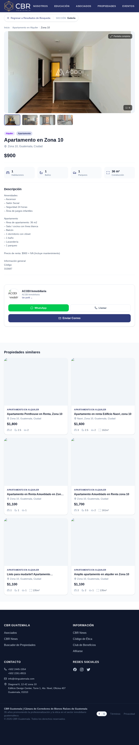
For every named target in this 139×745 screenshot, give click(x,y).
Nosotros (40, 6)
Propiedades (107, 6)
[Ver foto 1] (12, 119)
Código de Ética (82, 638)
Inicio (7, 27)
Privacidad (129, 713)
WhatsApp (41, 308)
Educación (62, 6)
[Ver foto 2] (30, 119)
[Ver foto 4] (65, 119)
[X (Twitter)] (88, 669)
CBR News (11, 638)
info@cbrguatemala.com (21, 678)
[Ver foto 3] (47, 119)
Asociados (83, 6)
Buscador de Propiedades (19, 645)
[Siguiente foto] (129, 72)
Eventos (128, 6)
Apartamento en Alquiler (25, 27)
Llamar (102, 308)
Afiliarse (78, 651)
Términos (115, 713)
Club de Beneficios (84, 645)
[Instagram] (82, 669)
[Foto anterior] (9, 72)
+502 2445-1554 (17, 669)
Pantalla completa (122, 36)
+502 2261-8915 (17, 673)
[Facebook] (75, 669)
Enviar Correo (72, 318)
